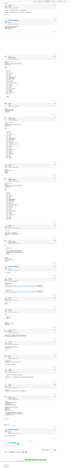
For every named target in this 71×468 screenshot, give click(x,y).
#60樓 (55, 429)
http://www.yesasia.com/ (11, 259)
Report (53, 17)
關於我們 (26, 459)
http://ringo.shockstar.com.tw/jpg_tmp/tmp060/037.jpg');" (26, 286)
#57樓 (55, 369)
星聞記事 (34, 1)
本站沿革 (30, 459)
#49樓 (55, 240)
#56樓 (55, 355)
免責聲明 (37, 459)
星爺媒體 (53, 1)
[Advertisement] (30, 43)
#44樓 (55, 103)
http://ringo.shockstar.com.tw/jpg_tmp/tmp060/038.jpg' (22, 291)
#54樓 (55, 329)
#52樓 (55, 297)
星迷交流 (47, 1)
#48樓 (55, 225)
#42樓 (55, 19)
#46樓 (55, 164)
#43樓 (55, 56)
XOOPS (6, 461)
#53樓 (55, 309)
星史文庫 (41, 1)
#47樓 (55, 178)
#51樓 (55, 278)
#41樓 (55, 4)
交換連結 (41, 459)
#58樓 (55, 384)
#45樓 (55, 117)
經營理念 (33, 459)
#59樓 (55, 396)
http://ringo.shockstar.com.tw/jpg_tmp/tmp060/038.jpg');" (26, 292)
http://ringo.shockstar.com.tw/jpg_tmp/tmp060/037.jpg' (22, 285)
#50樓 (55, 266)
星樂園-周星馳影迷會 (22, 461)
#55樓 (55, 341)
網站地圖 (44, 459)
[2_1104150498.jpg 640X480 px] (11, 425)
